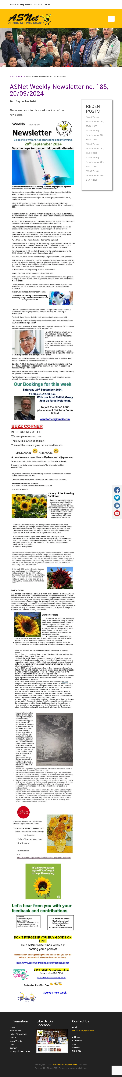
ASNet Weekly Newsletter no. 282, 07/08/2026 (95, 148)
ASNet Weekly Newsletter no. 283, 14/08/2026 (95, 135)
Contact (13, 1048)
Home (12, 76)
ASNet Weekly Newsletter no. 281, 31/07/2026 (95, 162)
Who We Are (15, 1030)
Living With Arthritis (19, 1034)
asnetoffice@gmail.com (83, 1030)
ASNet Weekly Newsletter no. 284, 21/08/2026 (95, 122)
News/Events (16, 1041)
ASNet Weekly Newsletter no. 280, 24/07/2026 (95, 175)
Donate (13, 1037)
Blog (20, 76)
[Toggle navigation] (111, 19)
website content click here (74, 1068)
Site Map (83, 1064)
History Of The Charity (20, 1051)
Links (12, 1044)
